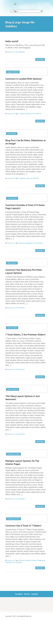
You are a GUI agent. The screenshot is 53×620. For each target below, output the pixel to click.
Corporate (22, 178)
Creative (21, 114)
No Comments (20, 52)
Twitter (27, 594)
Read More (40, 59)
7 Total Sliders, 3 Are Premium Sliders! (25, 334)
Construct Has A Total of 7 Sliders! (23, 525)
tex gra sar (10, 52)
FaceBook (19, 594)
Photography (29, 243)
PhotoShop (28, 114)
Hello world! (11, 41)
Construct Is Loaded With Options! (23, 78)
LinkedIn (34, 594)
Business (21, 243)
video (27, 178)
